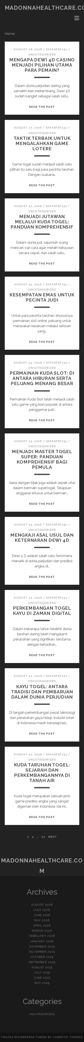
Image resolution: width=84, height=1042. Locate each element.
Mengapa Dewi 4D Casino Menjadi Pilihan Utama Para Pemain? (42, 65)
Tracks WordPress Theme (24, 1037)
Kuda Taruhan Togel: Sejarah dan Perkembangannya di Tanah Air (42, 772)
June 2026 (42, 915)
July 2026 (42, 909)
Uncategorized (42, 54)
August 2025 (41, 967)
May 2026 (42, 920)
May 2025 (41, 983)
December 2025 (42, 946)
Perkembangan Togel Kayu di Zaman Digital (42, 610)
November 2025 (42, 951)
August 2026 (42, 904)
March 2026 (42, 930)
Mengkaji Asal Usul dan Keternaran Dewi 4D (42, 537)
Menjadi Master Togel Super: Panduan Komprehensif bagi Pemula (42, 459)
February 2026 (42, 935)
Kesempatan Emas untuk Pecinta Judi (42, 297)
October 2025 (42, 957)
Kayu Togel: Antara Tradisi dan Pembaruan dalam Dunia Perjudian (42, 692)
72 (43, 836)
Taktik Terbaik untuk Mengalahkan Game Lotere (42, 143)
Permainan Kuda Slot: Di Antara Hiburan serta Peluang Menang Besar (42, 378)
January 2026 (42, 941)
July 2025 (42, 972)
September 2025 (42, 962)
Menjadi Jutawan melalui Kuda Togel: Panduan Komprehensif (42, 222)
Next (52, 836)
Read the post (42, 106)
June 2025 (42, 977)
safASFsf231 (56, 49)
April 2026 (42, 925)
